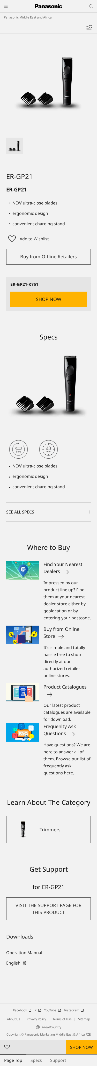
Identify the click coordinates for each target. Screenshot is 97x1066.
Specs (36, 1060)
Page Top (13, 1060)
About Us (13, 1019)
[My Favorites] (89, 28)
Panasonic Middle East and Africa (28, 17)
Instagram (71, 1010)
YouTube (50, 1010)
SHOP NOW (81, 1047)
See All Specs (20, 512)
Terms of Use (62, 1019)
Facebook (20, 1010)
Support (58, 1060)
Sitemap (84, 1019)
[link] (16, 963)
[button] (14, 146)
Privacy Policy (36, 1019)
